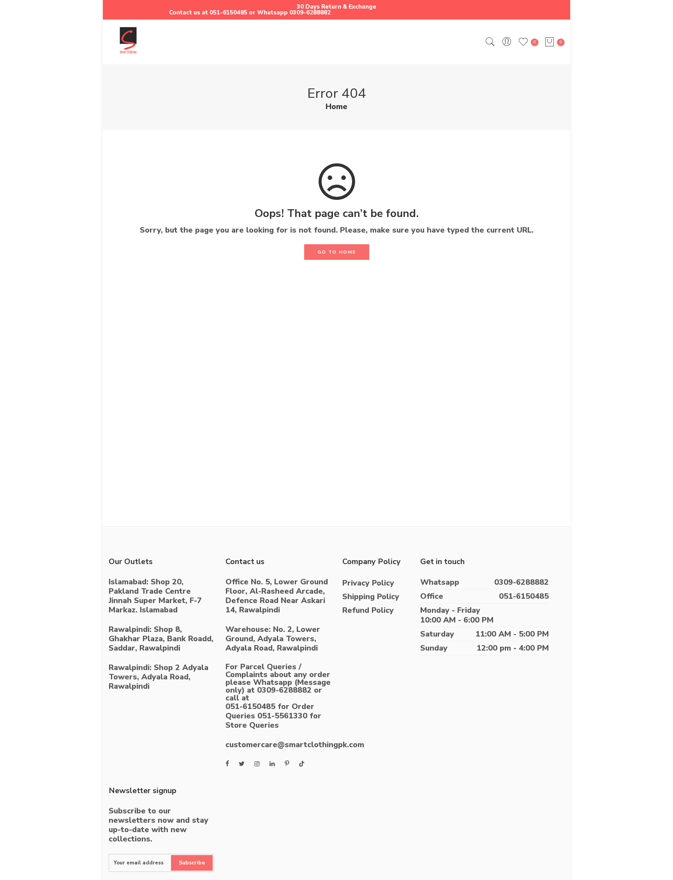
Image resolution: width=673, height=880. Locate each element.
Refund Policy (368, 610)
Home (336, 107)
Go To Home (336, 252)
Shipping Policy (370, 596)
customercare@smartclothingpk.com (295, 744)
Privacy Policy (368, 583)
